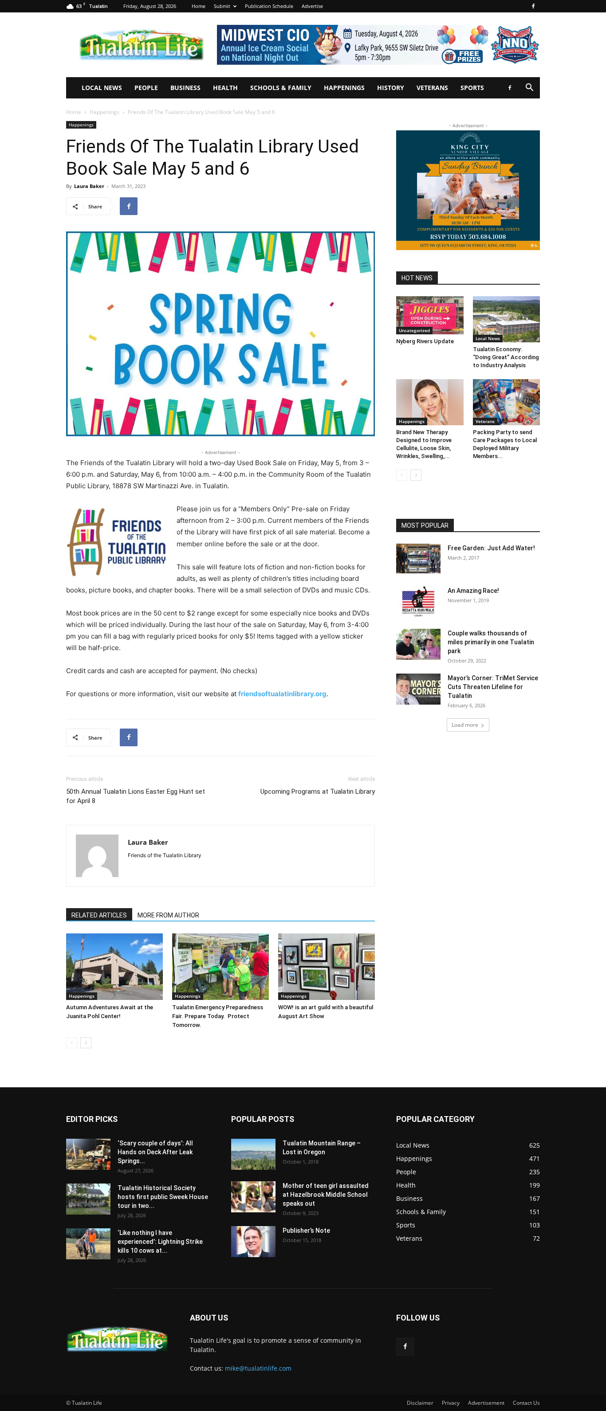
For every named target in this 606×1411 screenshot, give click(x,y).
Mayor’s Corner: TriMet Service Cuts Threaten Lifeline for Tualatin (493, 686)
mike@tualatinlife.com (258, 1368)
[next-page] (85, 1042)
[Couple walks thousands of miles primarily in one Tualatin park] (418, 644)
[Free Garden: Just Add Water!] (418, 558)
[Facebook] (533, 6)
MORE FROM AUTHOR (168, 915)
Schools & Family (280, 87)
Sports (472, 87)
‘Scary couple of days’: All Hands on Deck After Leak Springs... (155, 1152)
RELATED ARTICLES (99, 915)
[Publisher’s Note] (253, 1241)
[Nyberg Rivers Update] (430, 315)
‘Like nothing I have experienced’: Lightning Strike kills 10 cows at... (160, 1241)
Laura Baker (89, 186)
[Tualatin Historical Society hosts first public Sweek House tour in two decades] (88, 1199)
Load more (465, 725)
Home (198, 6)
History (390, 87)
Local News (102, 87)
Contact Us (526, 1403)
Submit (222, 6)
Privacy (451, 1403)
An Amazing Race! (473, 590)
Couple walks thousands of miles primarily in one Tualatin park (491, 642)
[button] (529, 88)
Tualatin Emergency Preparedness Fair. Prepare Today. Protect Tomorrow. (217, 1016)
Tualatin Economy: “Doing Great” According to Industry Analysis (506, 357)
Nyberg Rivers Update (425, 341)
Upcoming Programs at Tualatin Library (317, 792)
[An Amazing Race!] (418, 601)
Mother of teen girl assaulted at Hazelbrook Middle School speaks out (326, 1194)
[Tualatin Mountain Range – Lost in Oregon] (253, 1154)
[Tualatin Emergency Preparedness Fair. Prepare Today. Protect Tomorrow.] (220, 966)
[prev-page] (71, 1042)
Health (225, 87)
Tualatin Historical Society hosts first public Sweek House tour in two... (163, 1196)
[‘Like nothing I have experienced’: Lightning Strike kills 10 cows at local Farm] (88, 1243)
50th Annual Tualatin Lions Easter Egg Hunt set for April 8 (135, 796)
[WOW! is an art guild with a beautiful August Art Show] (326, 966)
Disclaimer (420, 1403)
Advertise (312, 6)
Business (185, 87)
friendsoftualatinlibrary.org (282, 694)
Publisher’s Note (306, 1230)
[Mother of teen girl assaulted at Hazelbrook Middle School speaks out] (253, 1196)
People (146, 87)
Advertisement (486, 1403)
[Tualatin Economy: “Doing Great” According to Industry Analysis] (506, 319)
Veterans (432, 87)
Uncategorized (414, 330)
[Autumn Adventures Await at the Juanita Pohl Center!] (114, 966)
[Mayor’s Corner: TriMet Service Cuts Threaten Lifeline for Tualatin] (418, 689)
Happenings (344, 87)
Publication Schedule (269, 6)
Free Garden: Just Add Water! (491, 548)
